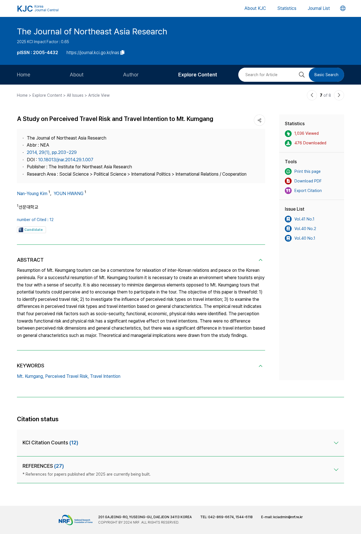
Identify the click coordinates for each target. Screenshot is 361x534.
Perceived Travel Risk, (67, 376)
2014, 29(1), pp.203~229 (52, 152)
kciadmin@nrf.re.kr (288, 517)
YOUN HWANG (68, 193)
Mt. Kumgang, (30, 376)
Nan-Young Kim (32, 193)
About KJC (255, 8)
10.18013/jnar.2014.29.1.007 (65, 159)
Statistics (286, 8)
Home (23, 75)
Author (131, 75)
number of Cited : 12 (35, 219)
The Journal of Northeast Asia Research (92, 31)
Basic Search (326, 74)
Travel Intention (105, 376)
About (76, 75)
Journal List (319, 8)
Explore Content (197, 75)
